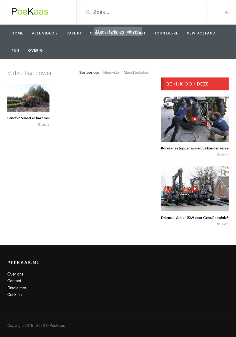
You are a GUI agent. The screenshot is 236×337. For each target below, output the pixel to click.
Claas (96, 33)
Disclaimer (16, 288)
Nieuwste (111, 72)
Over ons (15, 274)
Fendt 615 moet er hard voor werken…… (38, 118)
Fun (15, 50)
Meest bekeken (136, 72)
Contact (14, 280)
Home (17, 33)
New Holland (201, 33)
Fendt (139, 33)
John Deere (166, 33)
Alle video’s (45, 33)
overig (35, 50)
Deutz (117, 33)
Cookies (14, 294)
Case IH (73, 33)
